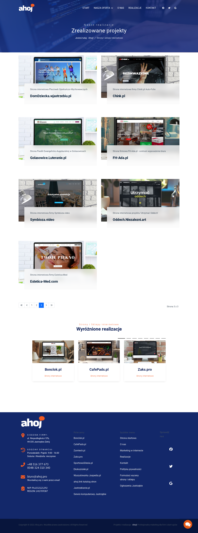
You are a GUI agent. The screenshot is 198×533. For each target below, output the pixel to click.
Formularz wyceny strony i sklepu (129, 477)
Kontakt (151, 8)
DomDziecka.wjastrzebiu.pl (50, 96)
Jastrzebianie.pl (82, 488)
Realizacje (134, 8)
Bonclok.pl (53, 369)
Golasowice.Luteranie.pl (48, 158)
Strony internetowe (53, 376)
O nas (120, 8)
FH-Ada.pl (120, 158)
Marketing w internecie (131, 450)
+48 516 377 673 (38, 464)
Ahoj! (134, 525)
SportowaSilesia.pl (83, 463)
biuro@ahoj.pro (37, 476)
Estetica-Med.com (44, 281)
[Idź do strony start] (21, 305)
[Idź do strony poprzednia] (26, 305)
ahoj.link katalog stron (85, 481)
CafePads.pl (99, 369)
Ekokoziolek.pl (81, 469)
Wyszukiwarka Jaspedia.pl (87, 475)
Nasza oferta (102, 8)
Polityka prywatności (130, 469)
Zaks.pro (145, 369)
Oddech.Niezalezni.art (129, 220)
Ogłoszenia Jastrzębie (131, 485)
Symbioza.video (42, 220)
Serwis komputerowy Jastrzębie (90, 494)
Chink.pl (119, 96)
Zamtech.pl (79, 450)
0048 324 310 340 (38, 467)
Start (85, 8)
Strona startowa (128, 438)
